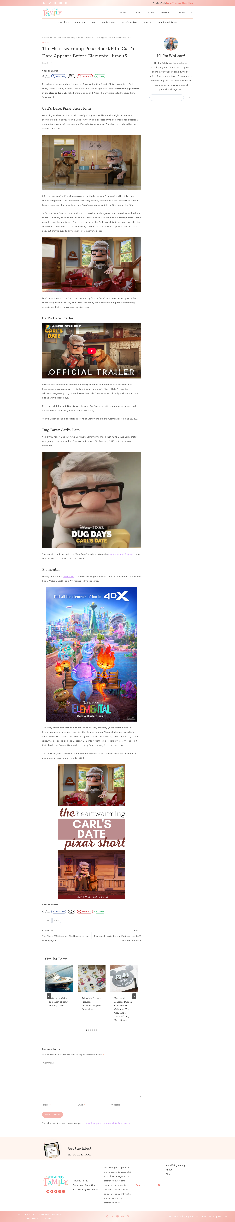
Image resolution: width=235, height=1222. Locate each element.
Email (81, 1104)
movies (53, 37)
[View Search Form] (191, 12)
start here (63, 22)
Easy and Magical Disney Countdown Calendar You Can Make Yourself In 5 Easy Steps (123, 1009)
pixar (57, 920)
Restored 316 (225, 1216)
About (169, 1169)
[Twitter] (49, 3)
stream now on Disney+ (120, 554)
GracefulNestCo (129, 22)
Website (115, 1104)
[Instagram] (55, 3)
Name (47, 1104)
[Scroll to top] (223, 1212)
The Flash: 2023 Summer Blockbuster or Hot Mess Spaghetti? (65, 936)
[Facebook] (44, 3)
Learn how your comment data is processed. (108, 1123)
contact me (108, 22)
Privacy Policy (80, 1180)
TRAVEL (181, 12)
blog (94, 22)
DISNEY (124, 12)
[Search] (188, 97)
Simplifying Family (175, 1165)
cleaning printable (167, 22)
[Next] (134, 996)
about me (80, 22)
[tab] (86, 1030)
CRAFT (138, 12)
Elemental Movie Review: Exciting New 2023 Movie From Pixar (117, 936)
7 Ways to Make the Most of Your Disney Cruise (58, 1002)
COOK (151, 12)
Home (45, 37)
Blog (168, 1174)
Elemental (68, 576)
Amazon (147, 22)
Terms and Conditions (84, 1185)
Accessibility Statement (85, 1189)
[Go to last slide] (49, 996)
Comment (49, 1062)
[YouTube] (60, 3)
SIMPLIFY (166, 12)
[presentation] (59, 978)
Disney (47, 920)
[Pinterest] (66, 3)
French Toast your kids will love (179, 3)
